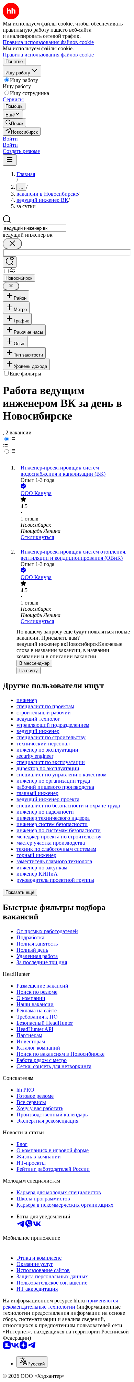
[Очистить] (12, 243)
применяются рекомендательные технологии (60, 1304)
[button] (10, 139)
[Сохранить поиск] (9, 262)
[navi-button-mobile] (9, 160)
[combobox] (34, 228)
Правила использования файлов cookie (48, 55)
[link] (14, 122)
